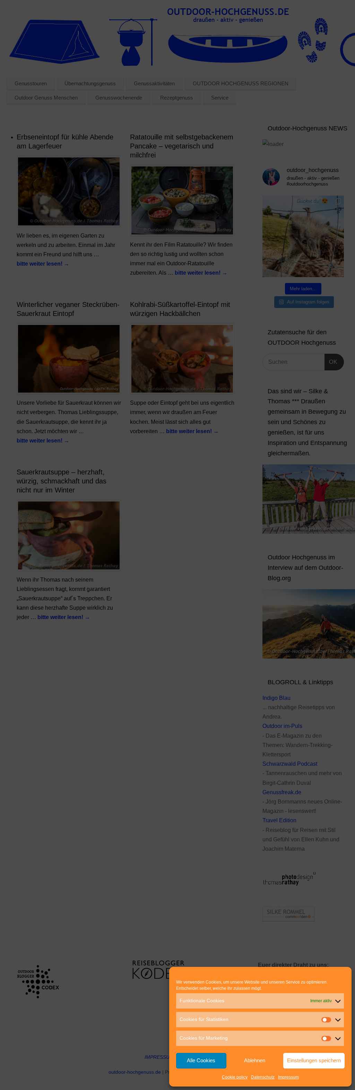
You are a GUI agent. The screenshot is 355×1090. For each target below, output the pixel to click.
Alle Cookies (201, 1060)
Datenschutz (263, 1077)
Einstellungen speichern (314, 1060)
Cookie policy (235, 1077)
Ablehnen (254, 1060)
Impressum (288, 1077)
